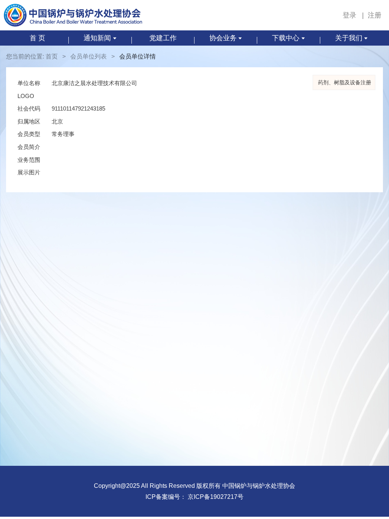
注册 (374, 15)
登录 (350, 15)
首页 (52, 56)
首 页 (37, 38)
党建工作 (163, 38)
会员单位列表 (88, 56)
